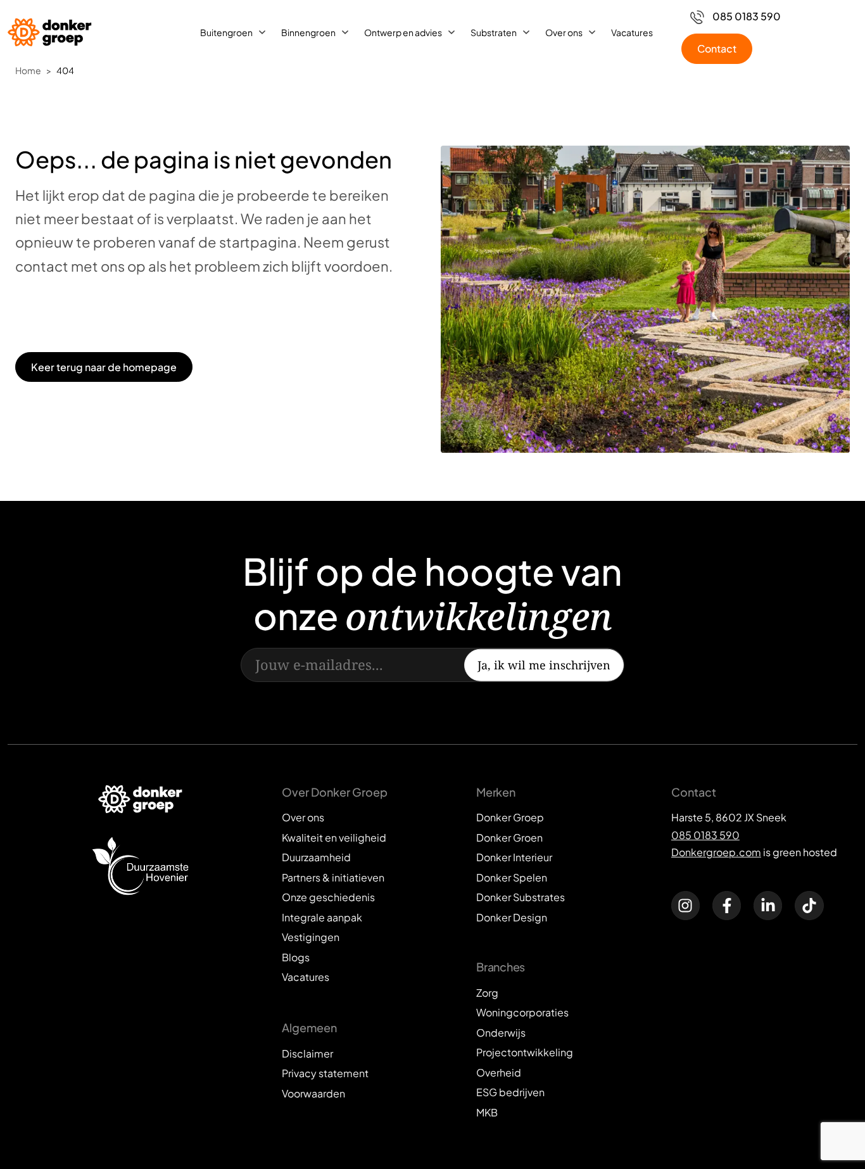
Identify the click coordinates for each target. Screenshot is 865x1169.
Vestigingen (310, 937)
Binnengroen (308, 32)
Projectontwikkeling (524, 1052)
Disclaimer (307, 1053)
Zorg (487, 992)
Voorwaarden (313, 1093)
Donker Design (511, 917)
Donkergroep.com (716, 852)
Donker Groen (509, 837)
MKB (487, 1112)
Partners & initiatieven (333, 877)
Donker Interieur (514, 857)
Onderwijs (501, 1032)
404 (65, 70)
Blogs (296, 957)
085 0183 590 (705, 835)
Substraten (493, 32)
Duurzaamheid (316, 857)
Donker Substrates (520, 897)
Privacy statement (325, 1073)
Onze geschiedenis (328, 897)
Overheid (498, 1072)
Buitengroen (226, 32)
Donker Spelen (511, 877)
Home (28, 70)
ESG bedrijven (510, 1092)
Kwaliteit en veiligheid (334, 837)
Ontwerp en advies (403, 32)
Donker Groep (510, 817)
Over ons (564, 32)
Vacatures (632, 32)
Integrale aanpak (322, 917)
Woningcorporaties (522, 1012)
